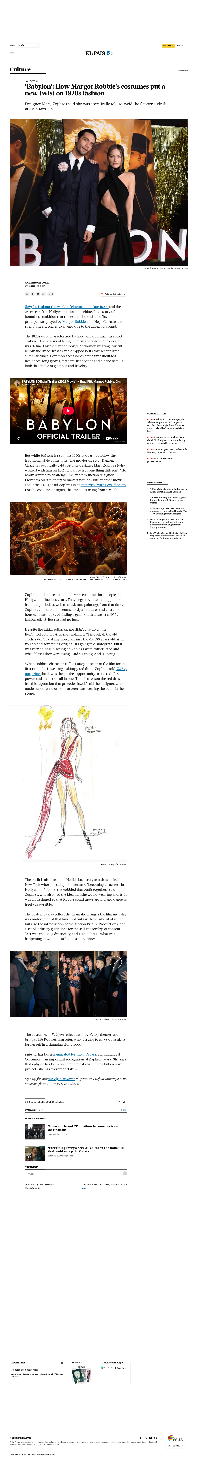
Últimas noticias (156, 414)
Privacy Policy (26, 1454)
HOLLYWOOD (31, 81)
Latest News (182, 71)
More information (33, 1188)
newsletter (18, 1363)
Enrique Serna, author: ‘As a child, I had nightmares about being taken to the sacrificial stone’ (166, 440)
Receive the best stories (24, 1370)
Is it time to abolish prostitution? (161, 460)
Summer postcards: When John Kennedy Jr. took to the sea (167, 451)
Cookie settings (38, 1454)
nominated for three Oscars (74, 1054)
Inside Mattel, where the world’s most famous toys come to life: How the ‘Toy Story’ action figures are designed (168, 511)
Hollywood (29, 1174)
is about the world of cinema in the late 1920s (67, 307)
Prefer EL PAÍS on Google (115, 294)
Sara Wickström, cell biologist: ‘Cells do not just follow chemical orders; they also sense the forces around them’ (168, 536)
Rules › (124, 1110)
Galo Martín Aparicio (57, 1134)
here (83, 1188)
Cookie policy (50, 1454)
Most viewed (154, 482)
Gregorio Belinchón (57, 1156)
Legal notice (15, 1454)
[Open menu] (12, 53)
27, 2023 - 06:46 (34, 286)
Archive (75, 1363)
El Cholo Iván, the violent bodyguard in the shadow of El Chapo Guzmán (168, 490)
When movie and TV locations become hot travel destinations (83, 1128)
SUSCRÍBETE (168, 46)
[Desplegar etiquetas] (125, 1173)
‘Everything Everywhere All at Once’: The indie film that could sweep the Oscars (86, 1150)
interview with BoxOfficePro (103, 485)
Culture (20, 70)
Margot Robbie (74, 321)
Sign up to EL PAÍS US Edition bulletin (46, 1102)
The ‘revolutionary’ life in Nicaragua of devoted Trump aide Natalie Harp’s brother (168, 500)
